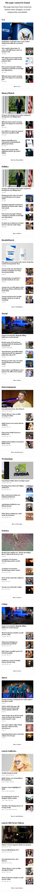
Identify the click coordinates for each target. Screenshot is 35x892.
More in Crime (17, 671)
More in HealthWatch (17, 307)
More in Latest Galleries (17, 816)
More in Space (17, 744)
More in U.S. (17, 86)
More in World (17, 380)
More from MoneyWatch (17, 160)
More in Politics (17, 233)
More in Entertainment (17, 452)
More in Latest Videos (17, 888)
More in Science (17, 597)
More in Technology (17, 524)
